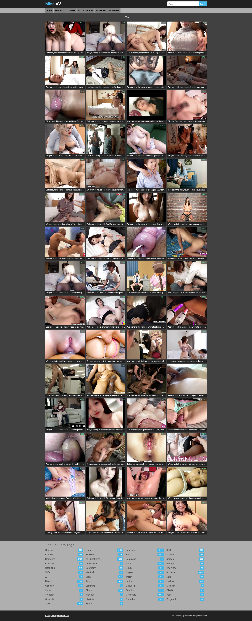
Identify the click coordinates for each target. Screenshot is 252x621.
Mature (184, 554)
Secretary (104, 568)
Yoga (184, 594)
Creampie (144, 594)
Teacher (144, 590)
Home (49, 10)
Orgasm (144, 572)
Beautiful (144, 585)
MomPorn (114, 10)
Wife (63, 572)
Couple (63, 554)
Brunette (184, 572)
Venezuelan (104, 563)
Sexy (63, 603)
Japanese (144, 550)
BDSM (144, 568)
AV (53, 3)
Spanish (63, 599)
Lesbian (184, 581)
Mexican (184, 585)
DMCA (53, 616)
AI (63, 576)
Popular (59, 10)
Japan (104, 550)
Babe (144, 554)
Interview (184, 568)
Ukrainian (104, 599)
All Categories (85, 10)
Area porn (101, 10)
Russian (63, 563)
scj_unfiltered (104, 559)
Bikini (104, 576)
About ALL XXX (63, 616)
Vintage (184, 563)
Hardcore (63, 559)
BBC (184, 550)
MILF (144, 563)
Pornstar (144, 599)
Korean (184, 559)
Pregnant (184, 599)
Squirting (104, 554)
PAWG (184, 590)
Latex (184, 576)
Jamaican (144, 559)
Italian (63, 590)
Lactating (104, 585)
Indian (144, 576)
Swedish (63, 594)
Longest (71, 10)
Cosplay (63, 585)
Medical (104, 572)
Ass (104, 581)
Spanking (63, 568)
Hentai (63, 581)
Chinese (63, 550)
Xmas (104, 603)
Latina (144, 581)
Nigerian (104, 594)
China (104, 590)
